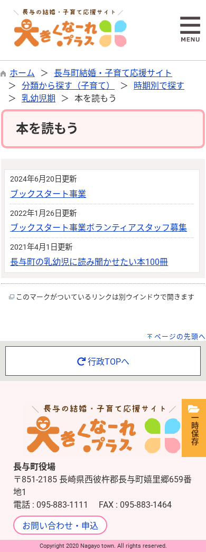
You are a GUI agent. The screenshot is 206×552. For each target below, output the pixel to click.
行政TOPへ (107, 362)
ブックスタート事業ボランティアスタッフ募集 (98, 228)
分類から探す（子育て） (68, 86)
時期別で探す (159, 86)
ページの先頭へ (180, 336)
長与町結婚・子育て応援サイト (113, 73)
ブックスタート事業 (48, 194)
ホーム (22, 73)
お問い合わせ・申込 (60, 526)
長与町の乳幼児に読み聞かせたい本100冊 (89, 262)
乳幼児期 (38, 98)
